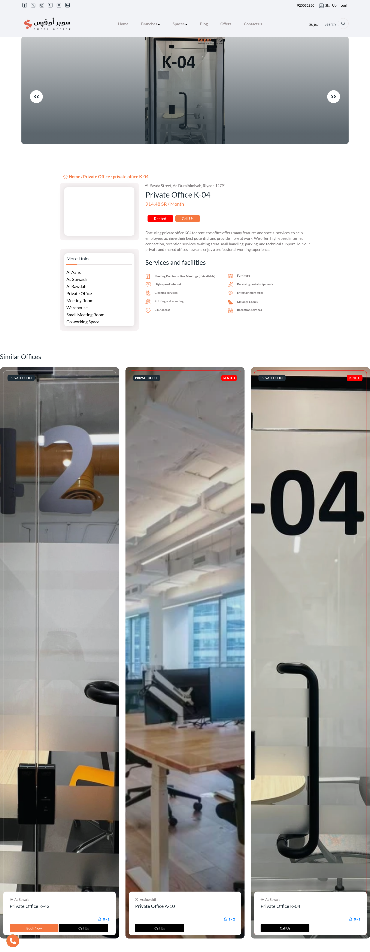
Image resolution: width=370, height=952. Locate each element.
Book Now (34, 928)
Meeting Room (79, 300)
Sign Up (331, 5)
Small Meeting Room (85, 314)
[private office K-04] (310, 653)
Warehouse (77, 307)
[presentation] (36, 96)
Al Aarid (74, 272)
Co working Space (82, 321)
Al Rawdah (76, 286)
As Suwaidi (76, 279)
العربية (314, 24)
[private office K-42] (59, 653)
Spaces (179, 23)
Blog (204, 23)
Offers (225, 23)
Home (123, 23)
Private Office (96, 176)
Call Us (188, 218)
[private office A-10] (185, 653)
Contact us (253, 23)
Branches (149, 23)
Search (330, 24)
